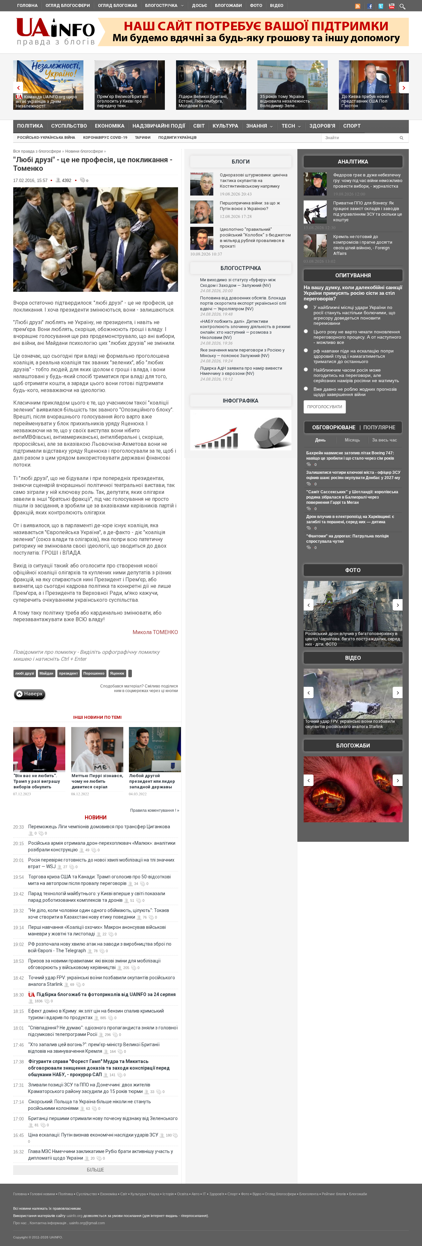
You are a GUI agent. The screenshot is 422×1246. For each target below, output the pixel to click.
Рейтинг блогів (334, 1194)
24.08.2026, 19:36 (216, 343)
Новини (95, 817)
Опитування (353, 275)
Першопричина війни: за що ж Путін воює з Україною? (250, 205)
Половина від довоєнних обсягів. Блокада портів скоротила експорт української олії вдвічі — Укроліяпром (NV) (243, 303)
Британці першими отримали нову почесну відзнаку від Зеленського (103, 1118)
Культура (225, 126)
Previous (16, 87)
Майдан (46, 673)
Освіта (182, 1194)
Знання (254, 127)
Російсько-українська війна (46, 138)
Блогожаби (228, 5)
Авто (195, 1194)
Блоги (241, 162)
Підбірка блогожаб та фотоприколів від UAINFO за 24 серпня (106, 994)
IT (204, 1194)
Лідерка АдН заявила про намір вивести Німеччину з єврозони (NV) (241, 371)
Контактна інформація (48, 1223)
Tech (286, 127)
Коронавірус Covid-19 (105, 138)
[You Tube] (390, 7)
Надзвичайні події (159, 126)
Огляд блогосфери (67, 5)
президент (68, 673)
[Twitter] (379, 7)
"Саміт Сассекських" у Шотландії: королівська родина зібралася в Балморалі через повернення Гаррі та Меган (352, 497)
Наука (154, 1194)
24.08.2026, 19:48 (216, 314)
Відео (276, 5)
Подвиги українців (177, 138)
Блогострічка (159, 6)
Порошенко (94, 673)
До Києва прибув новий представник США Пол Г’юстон (365, 101)
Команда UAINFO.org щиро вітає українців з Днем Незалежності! (46, 101)
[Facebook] (368, 7)
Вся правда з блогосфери (37, 151)
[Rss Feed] (357, 7)
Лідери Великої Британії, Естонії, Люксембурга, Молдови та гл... (203, 101)
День (320, 440)
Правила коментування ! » (154, 810)
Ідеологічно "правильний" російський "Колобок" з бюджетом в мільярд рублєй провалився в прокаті (255, 238)
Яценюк (117, 673)
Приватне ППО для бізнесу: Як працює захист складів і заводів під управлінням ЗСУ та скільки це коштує (367, 211)
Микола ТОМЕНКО (155, 632)
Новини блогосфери (84, 151)
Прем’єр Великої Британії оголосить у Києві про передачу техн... (122, 101)
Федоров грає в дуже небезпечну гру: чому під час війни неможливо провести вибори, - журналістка (368, 180)
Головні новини (42, 1194)
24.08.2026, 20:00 (216, 291)
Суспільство (69, 126)
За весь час (384, 440)
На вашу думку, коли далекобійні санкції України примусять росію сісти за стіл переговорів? (353, 293)
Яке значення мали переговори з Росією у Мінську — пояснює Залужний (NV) (242, 353)
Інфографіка (240, 401)
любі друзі (24, 673)
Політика (30, 126)
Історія (168, 1194)
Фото (256, 5)
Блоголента (308, 1194)
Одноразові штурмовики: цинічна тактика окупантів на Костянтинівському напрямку (253, 180)
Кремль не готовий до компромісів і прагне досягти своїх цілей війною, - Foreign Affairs (362, 245)
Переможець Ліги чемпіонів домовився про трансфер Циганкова (99, 826)
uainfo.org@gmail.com (87, 1223)
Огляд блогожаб (117, 5)
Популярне (379, 427)
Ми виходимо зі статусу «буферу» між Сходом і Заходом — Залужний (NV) (238, 282)
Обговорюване (333, 427)
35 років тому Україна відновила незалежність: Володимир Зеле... (285, 101)
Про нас (20, 1223)
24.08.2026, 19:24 (216, 361)
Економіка (110, 126)
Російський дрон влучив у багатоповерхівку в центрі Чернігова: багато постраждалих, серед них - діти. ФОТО (352, 638)
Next (405, 87)
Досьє (199, 5)
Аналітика (353, 162)
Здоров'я (322, 126)
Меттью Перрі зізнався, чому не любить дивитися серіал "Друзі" (97, 784)
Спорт (352, 126)
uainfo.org (74, 1216)
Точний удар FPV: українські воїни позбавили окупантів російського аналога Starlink (350, 724)
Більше (95, 1169)
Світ (199, 126)
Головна (27, 5)
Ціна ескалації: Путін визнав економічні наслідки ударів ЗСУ (93, 1135)
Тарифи (142, 138)
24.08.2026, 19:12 (216, 379)
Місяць (352, 440)
